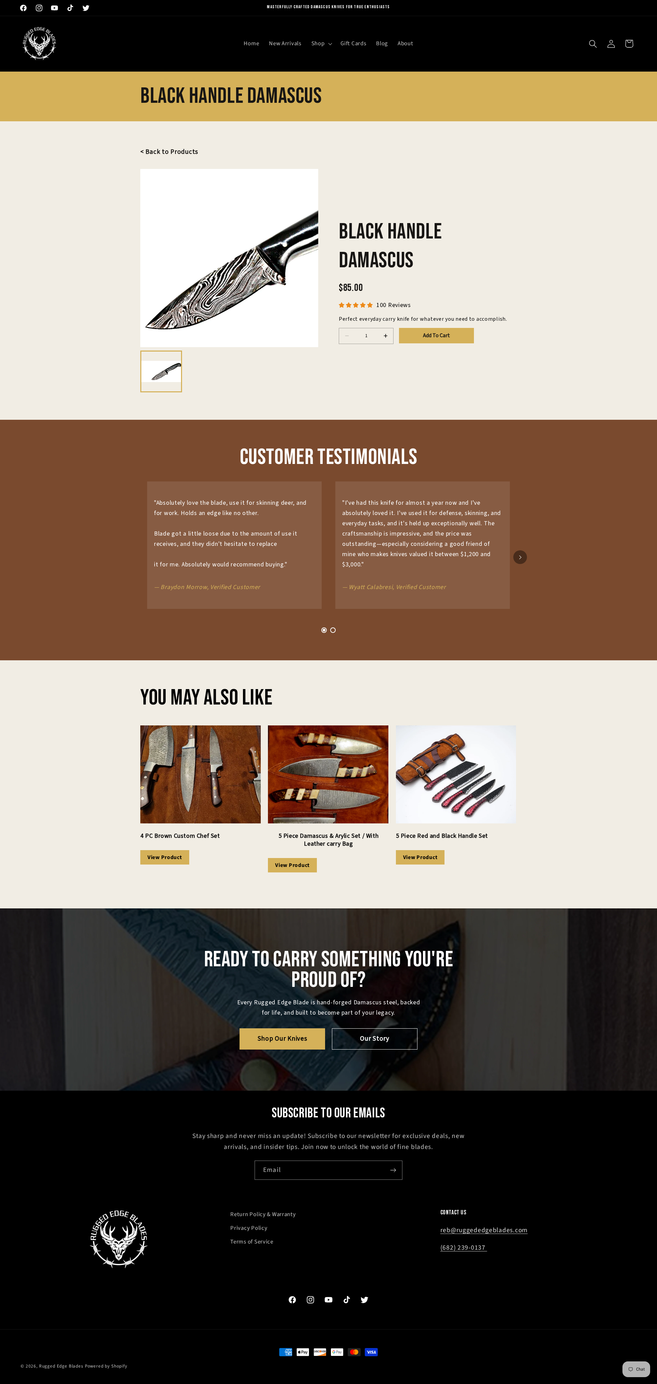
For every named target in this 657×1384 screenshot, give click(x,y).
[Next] (520, 557)
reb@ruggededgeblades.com (484, 1230)
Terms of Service (251, 1242)
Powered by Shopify (106, 1366)
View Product (164, 857)
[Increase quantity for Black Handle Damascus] (385, 336)
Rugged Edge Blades (61, 1366)
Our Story (374, 1038)
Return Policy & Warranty (263, 1214)
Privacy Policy (248, 1228)
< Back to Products (169, 152)
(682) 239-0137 (463, 1247)
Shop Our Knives (282, 1038)
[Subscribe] (393, 1170)
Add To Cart (436, 335)
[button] (321, 43)
